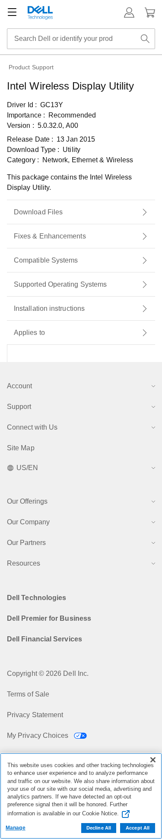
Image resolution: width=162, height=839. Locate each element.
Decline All (98, 827)
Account (19, 386)
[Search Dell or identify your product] (145, 39)
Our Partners (26, 542)
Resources (23, 563)
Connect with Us (32, 427)
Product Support (31, 67)
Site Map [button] (21, 448)
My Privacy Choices (38, 735)
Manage (15, 828)
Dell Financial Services (44, 639)
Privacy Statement (35, 714)
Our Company (28, 522)
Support (19, 406)
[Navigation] (12, 12)
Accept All (137, 827)
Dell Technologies (36, 597)
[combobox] (81, 38)
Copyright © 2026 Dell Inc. (48, 673)
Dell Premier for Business (49, 618)
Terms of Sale (28, 694)
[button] (129, 12)
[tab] (81, 212)
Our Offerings (27, 501)
